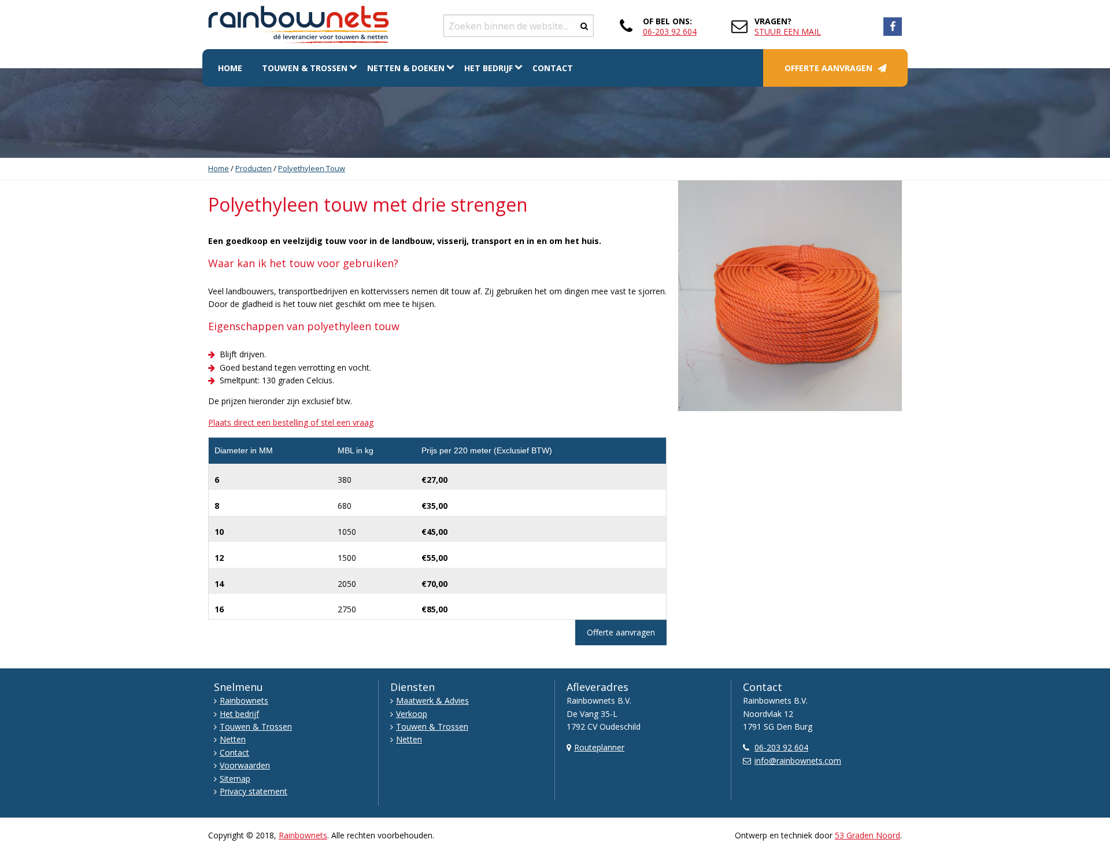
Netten (233, 739)
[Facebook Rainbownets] (892, 26)
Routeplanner (599, 747)
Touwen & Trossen (304, 67)
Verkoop (411, 713)
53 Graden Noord (867, 835)
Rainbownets (244, 700)
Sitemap (235, 778)
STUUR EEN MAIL (787, 31)
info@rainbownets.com (797, 760)
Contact (552, 67)
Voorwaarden (245, 765)
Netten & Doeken (406, 67)
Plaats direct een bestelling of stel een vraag (290, 422)
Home (230, 67)
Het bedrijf (488, 67)
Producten (253, 168)
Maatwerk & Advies (432, 700)
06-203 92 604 (670, 31)
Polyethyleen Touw (311, 168)
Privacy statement (253, 791)
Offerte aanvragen (828, 67)
